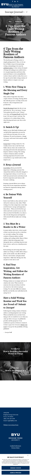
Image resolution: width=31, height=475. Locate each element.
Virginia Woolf (16, 114)
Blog (10, 21)
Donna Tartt (6, 144)
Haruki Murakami (8, 108)
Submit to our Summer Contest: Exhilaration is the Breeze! (15, 6)
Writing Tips (18, 21)
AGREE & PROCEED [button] (15, 473)
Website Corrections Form (10, 425)
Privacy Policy (15, 448)
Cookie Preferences (15, 446)
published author (8, 68)
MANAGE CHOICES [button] (15, 468)
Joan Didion (6, 168)
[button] (27, 455)
